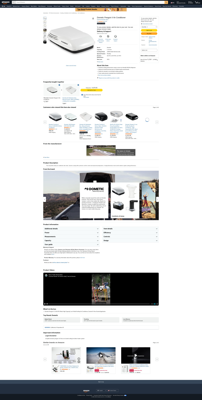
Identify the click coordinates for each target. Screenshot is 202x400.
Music (98, 6)
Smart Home (158, 6)
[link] (71, 90)
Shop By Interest (167, 6)
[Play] (44, 304)
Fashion (88, 6)
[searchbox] (90, 2)
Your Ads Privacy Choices (118, 395)
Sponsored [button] (45, 344)
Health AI (9, 6)
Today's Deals (65, 6)
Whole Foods (57, 6)
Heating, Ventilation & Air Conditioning (68, 13)
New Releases (42, 6)
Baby (129, 6)
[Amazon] (5, 2)
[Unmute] (157, 304)
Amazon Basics (25, 6)
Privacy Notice (89, 395)
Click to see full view (71, 65)
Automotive (123, 6)
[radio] (44, 18)
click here (82, 257)
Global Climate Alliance (152, 37)
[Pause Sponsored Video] (78, 358)
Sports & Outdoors (148, 6)
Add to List (144, 50)
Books (71, 6)
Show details (86, 97)
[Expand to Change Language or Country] (105, 390)
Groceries (49, 6)
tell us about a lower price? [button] (60, 262)
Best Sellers (34, 6)
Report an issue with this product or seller (109, 78)
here (53, 254)
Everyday (181, 6)
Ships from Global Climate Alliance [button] (100, 41)
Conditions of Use (81, 395)
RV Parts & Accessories (54, 13)
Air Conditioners (81, 13)
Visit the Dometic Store (102, 19)
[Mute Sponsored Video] (78, 361)
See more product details (104, 75)
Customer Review (53, 276)
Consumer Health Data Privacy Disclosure (103, 395)
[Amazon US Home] (86, 391)
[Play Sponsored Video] (101, 355)
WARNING (47, 327)
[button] (3, 6)
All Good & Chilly (62, 276)
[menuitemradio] (155, 304)
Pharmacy (175, 6)
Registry (93, 6)
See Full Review (72, 276)
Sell (83, 6)
